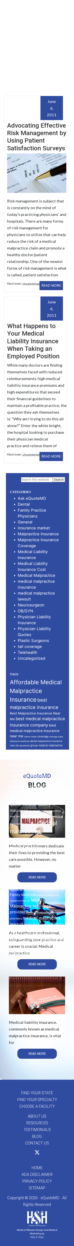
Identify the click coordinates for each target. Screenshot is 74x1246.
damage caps (56, 736)
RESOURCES (37, 1123)
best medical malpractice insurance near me (34, 730)
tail (37, 939)
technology (46, 939)
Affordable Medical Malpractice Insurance (36, 691)
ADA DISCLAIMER (37, 1174)
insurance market (34, 528)
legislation (33, 770)
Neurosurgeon (31, 605)
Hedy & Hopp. (37, 1237)
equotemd (25, 745)
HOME (37, 1167)
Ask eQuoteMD (32, 498)
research (30, 939)
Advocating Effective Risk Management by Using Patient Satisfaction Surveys (36, 137)
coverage (43, 736)
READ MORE (51, 285)
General (25, 522)
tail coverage (30, 646)
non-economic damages (36, 929)
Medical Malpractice (36, 575)
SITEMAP (37, 1188)
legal (23, 770)
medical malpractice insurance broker (33, 847)
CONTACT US (37, 1143)
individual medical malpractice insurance (32, 758)
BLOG (37, 1136)
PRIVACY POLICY (37, 1181)
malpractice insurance (28, 775)
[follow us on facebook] (33, 1153)
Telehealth (27, 652)
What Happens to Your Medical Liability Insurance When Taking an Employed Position (33, 341)
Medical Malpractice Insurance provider (30, 906)
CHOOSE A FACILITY (37, 1106)
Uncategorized (31, 283)
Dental (24, 504)
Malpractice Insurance (38, 534)
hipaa (25, 752)
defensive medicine (19, 741)
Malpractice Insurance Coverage (37, 781)
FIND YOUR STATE (37, 1093)
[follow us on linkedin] (41, 1153)
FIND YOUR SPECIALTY (37, 1099)
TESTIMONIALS (37, 1129)
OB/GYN (25, 611)
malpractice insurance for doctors (37, 786)
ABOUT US (37, 1116)
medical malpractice (37, 816)
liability (44, 771)
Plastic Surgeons (33, 640)
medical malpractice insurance (33, 831)
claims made (30, 736)
